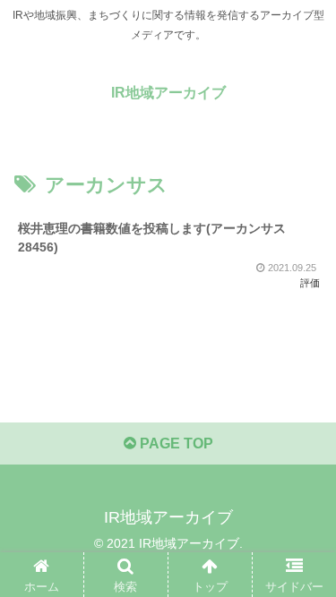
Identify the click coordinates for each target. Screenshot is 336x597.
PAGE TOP (174, 443)
